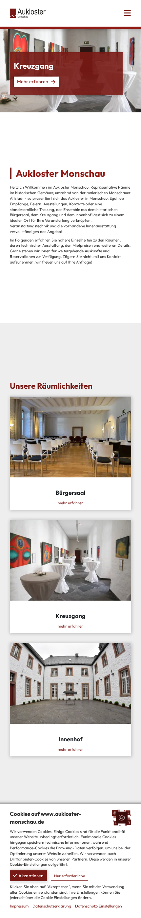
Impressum (19, 906)
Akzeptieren (30, 876)
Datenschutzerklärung (51, 906)
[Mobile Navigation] (127, 13)
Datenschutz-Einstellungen (98, 906)
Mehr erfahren (32, 81)
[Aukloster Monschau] (28, 13)
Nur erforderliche (69, 875)
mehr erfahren (71, 502)
